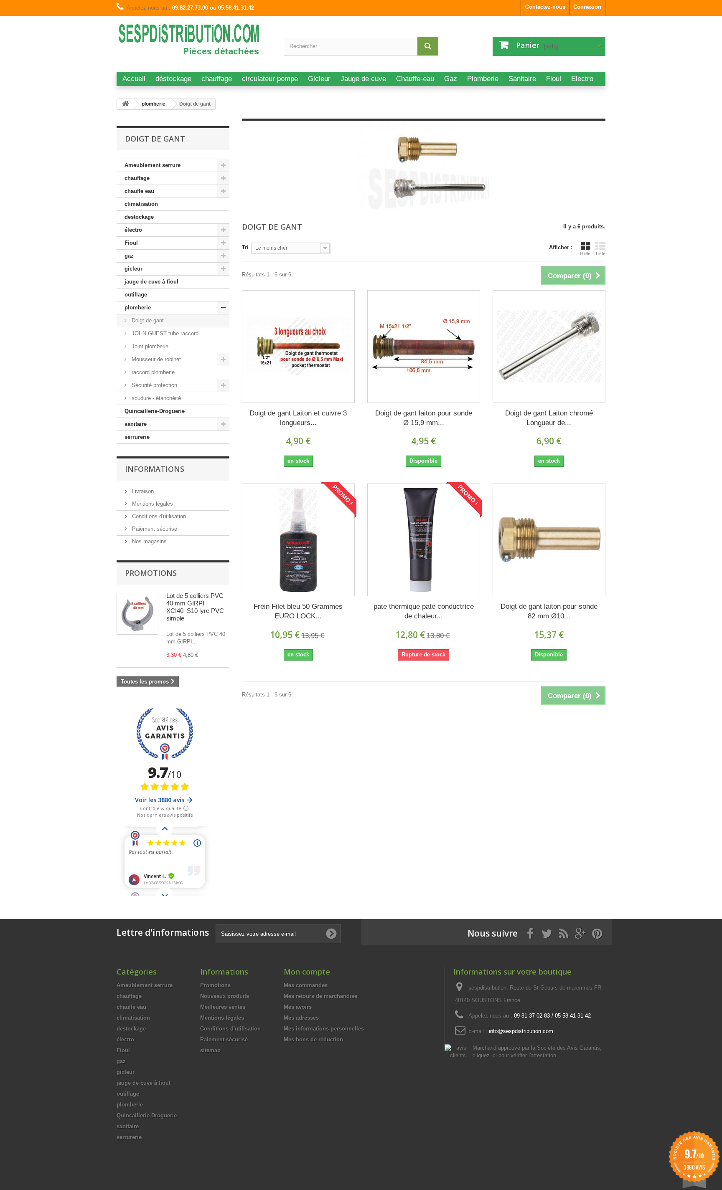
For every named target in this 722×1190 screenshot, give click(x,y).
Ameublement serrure (152, 165)
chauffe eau (139, 191)
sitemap (210, 1050)
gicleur (133, 269)
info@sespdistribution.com (521, 1031)
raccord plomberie (152, 372)
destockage (139, 217)
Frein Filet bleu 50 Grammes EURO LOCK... (298, 611)
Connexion (587, 7)
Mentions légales (151, 504)
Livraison (142, 491)
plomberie (138, 307)
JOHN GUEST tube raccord (164, 333)
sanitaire (136, 424)
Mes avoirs (298, 1007)
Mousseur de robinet (155, 359)
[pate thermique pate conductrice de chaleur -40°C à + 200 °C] (423, 540)
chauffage (137, 178)
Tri (245, 247)
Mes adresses (301, 1018)
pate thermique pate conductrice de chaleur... (424, 611)
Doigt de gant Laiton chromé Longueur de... (549, 418)
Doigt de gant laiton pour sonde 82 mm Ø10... (549, 611)
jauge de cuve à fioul (151, 282)
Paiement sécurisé (153, 529)
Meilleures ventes (222, 1007)
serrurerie (137, 437)
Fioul (131, 243)
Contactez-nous (545, 7)
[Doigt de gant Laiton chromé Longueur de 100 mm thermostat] (549, 346)
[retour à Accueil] (125, 104)
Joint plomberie (149, 346)
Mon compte (307, 972)
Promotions (151, 573)
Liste (600, 253)
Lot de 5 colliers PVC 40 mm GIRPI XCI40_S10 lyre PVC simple (195, 607)
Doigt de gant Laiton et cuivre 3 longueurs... (298, 418)
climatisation (141, 204)
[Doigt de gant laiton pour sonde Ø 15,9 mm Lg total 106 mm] (423, 346)
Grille (585, 253)
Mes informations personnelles (324, 1028)
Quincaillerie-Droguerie (155, 411)
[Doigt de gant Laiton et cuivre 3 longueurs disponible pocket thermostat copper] (298, 346)
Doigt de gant (147, 320)
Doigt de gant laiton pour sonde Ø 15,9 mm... (423, 418)
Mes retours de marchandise (320, 996)
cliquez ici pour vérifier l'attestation (514, 1055)
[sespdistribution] (194, 42)
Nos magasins (148, 541)
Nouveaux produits (224, 996)
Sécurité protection (153, 385)
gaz (129, 256)
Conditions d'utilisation (158, 516)
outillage (136, 294)
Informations (154, 469)
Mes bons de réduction (313, 1039)
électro (133, 230)
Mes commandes (306, 985)
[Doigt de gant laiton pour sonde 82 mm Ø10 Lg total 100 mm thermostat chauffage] (549, 540)
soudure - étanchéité (155, 398)
